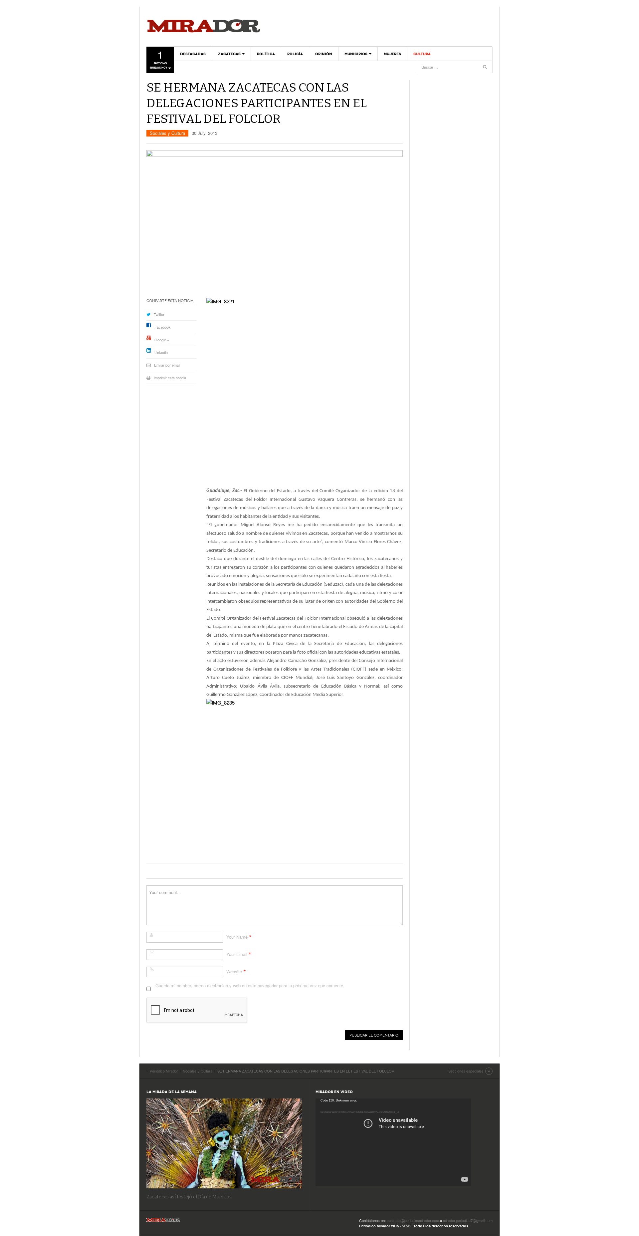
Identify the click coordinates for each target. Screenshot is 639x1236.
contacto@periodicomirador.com (413, 1220)
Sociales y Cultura (167, 133)
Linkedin (161, 352)
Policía (295, 54)
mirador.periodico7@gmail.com (468, 1220)
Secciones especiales (466, 1071)
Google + (161, 339)
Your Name (237, 937)
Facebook (162, 327)
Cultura (422, 54)
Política (266, 54)
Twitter (159, 314)
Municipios (355, 54)
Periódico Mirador (203, 26)
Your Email (236, 954)
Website (234, 971)
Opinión (323, 54)
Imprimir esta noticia (170, 377)
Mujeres (392, 54)
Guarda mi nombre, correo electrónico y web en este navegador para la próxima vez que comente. (249, 985)
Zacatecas (229, 54)
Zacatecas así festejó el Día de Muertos (189, 1197)
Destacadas (193, 54)
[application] (393, 1142)
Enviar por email (167, 365)
